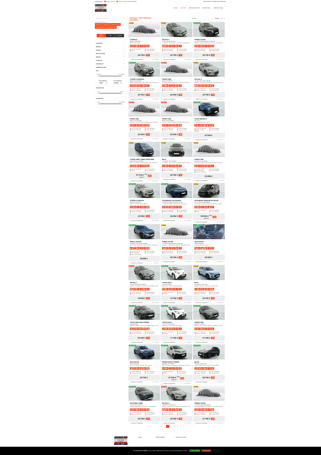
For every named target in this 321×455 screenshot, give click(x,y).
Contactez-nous (99, 1)
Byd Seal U (106, 24)
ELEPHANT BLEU (206, 8)
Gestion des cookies (181, 437)
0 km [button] (110, 35)
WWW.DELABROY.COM (194, 8)
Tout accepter (195, 450)
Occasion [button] (119, 35)
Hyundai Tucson (115, 24)
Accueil (175, 8)
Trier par (194, 18)
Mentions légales (160, 437)
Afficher (217, 18)
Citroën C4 (98, 24)
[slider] (98, 76)
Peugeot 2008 (112, 27)
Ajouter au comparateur (137, 59)
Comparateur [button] (217, 8)
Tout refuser (206, 450)
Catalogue (183, 8)
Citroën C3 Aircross (101, 27)
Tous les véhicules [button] (101, 35)
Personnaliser (216, 450)
